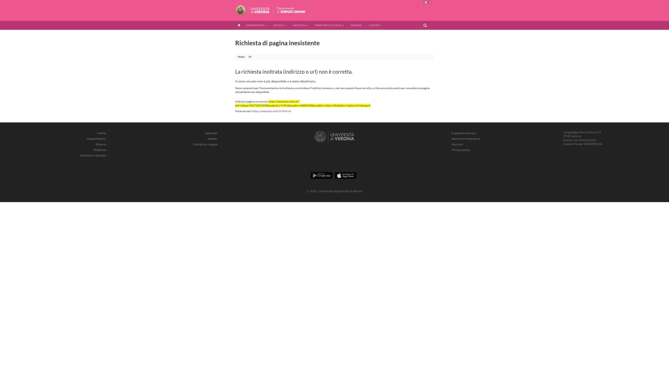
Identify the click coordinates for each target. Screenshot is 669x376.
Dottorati (211, 133)
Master (212, 138)
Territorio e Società (328, 25)
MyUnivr (457, 144)
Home (241, 56)
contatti (374, 25)
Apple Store (346, 175)
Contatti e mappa (205, 144)
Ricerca (278, 25)
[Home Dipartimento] (291, 10)
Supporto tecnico (464, 133)
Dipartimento (255, 25)
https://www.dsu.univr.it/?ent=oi (271, 111)
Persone (356, 25)
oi (250, 56)
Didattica (299, 25)
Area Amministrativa (466, 138)
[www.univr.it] (252, 10)
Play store (321, 175)
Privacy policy (461, 150)
